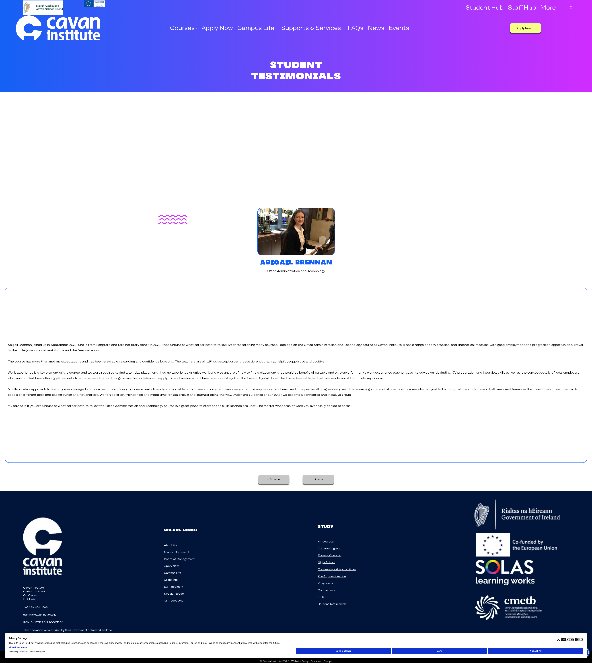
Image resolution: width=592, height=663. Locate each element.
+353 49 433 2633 (35, 607)
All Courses (326, 541)
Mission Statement (176, 552)
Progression (326, 583)
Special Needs (174, 593)
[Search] (571, 7)
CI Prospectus (173, 600)
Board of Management (179, 559)
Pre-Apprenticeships (332, 576)
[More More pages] (557, 7)
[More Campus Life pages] (276, 28)
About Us (170, 545)
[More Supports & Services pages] (342, 28)
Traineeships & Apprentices (337, 569)
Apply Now (171, 566)
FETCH (323, 597)
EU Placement (173, 587)
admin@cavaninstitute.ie (39, 614)
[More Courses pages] (196, 28)
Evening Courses (329, 555)
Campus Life (172, 573)
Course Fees (326, 590)
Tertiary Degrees (329, 548)
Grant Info (171, 580)
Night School (326, 562)
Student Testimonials (332, 604)
